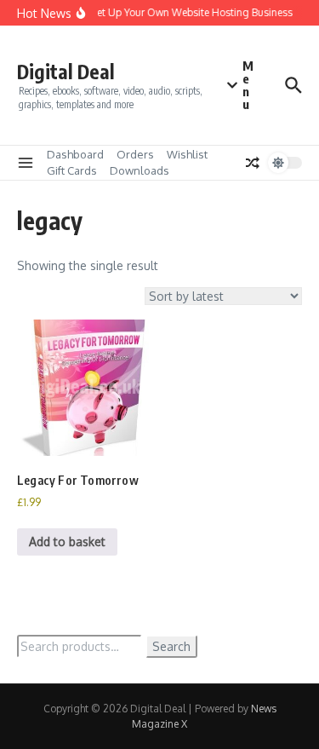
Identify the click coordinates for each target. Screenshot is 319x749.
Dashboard (75, 154)
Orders (135, 154)
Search (171, 646)
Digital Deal (66, 71)
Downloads (139, 170)
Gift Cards (72, 170)
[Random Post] (252, 163)
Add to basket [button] (67, 541)
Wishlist (187, 154)
